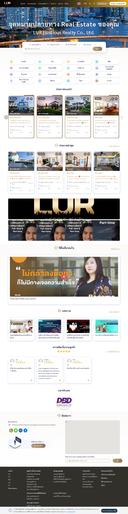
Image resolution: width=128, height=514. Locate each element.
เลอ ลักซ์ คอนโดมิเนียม (60, 482)
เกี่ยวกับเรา (104, 478)
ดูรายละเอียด (38, 446)
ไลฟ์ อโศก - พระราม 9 (33, 499)
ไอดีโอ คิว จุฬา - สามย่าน (34, 506)
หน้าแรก (22, 3)
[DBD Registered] (64, 402)
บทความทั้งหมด (113, 312)
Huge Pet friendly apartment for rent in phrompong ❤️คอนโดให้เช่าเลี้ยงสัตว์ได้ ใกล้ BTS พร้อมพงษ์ (106, 122)
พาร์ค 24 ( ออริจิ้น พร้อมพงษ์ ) (35, 487)
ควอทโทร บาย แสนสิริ (33, 479)
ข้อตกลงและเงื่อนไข (107, 471)
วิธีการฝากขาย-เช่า (106, 482)
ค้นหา (97, 49)
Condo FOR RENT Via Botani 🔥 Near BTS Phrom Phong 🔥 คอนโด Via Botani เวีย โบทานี (106, 177)
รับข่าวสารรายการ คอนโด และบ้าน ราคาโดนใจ (79, 457)
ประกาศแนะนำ (31, 3)
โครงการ (53, 3)
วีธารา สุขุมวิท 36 (31, 482)
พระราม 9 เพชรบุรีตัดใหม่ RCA (36, 493)
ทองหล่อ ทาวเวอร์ (32, 484)
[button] (125, 27)
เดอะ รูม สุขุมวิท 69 (59, 474)
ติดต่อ (66, 3)
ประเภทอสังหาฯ (43, 3)
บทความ (60, 3)
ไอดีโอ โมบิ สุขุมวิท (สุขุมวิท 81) (62, 479)
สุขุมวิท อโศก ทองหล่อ (34, 471)
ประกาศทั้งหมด (113, 146)
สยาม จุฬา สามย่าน (33, 503)
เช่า (9, 476)
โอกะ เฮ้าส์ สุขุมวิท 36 (33, 489)
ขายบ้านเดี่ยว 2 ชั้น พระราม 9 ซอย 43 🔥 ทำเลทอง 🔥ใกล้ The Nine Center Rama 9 (20, 177)
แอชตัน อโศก (30, 476)
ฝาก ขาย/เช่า (102, 3)
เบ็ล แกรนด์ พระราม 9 (33, 496)
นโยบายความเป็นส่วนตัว (108, 474)
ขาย (9, 474)
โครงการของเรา (12, 488)
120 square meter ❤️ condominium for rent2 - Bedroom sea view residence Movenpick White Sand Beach (78, 177)
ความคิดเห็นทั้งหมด (112, 351)
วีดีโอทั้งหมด (114, 249)
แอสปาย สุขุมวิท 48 (59, 476)
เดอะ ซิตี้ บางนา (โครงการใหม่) (62, 496)
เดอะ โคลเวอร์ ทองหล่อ (33, 474)
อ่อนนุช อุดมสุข (58, 471)
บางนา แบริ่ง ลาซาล (60, 493)
